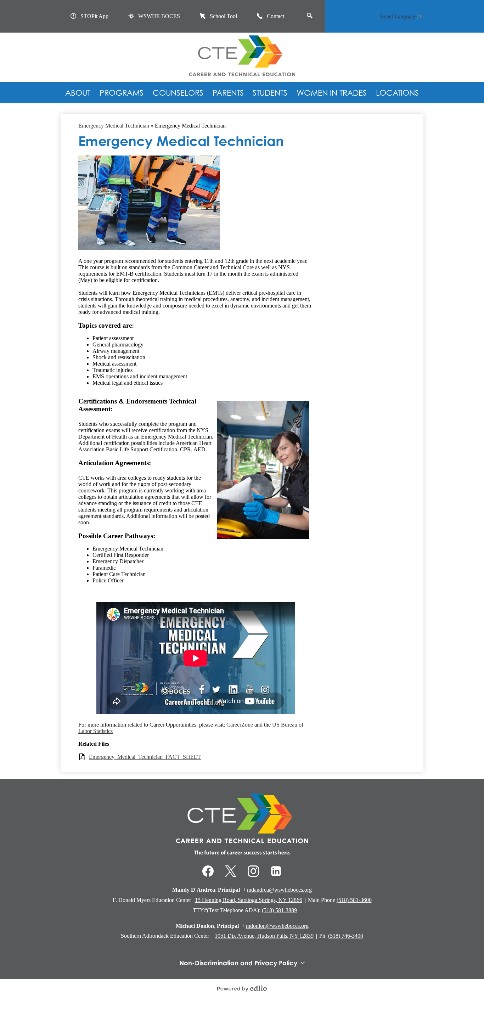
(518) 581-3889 (279, 910)
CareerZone (239, 725)
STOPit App (94, 16)
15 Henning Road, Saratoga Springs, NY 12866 (248, 900)
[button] (78, 92)
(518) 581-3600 (354, 900)
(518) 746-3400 (345, 936)
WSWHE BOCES (159, 16)
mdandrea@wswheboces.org (279, 890)
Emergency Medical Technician (113, 126)
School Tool (223, 16)
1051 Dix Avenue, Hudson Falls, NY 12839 (264, 936)
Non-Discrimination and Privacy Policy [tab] (238, 963)
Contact (275, 16)
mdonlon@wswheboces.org (277, 926)
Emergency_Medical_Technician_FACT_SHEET (145, 757)
